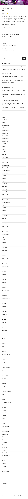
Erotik (3, 362)
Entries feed (4, 466)
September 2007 (6, 234)
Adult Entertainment (6, 333)
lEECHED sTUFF (5, 389)
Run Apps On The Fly (6, 73)
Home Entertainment (6, 381)
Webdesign (4, 442)
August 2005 (5, 301)
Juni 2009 (4, 178)
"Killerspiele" (5, 325)
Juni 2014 (4, 122)
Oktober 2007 (5, 231)
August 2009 (5, 173)
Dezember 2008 (5, 194)
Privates (4, 407)
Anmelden (4, 463)
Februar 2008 (5, 221)
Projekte (4, 410)
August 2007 (5, 237)
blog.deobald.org (11, 2)
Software (4, 421)
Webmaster (4, 444)
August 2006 (5, 269)
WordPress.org (5, 471)
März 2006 (4, 282)
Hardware (4, 378)
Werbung (4, 450)
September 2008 (6, 202)
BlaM (12, 8)
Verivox (3, 436)
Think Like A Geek (6, 429)
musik (12, 36)
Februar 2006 (5, 285)
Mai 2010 (4, 149)
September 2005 (6, 298)
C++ (3, 346)
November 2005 (6, 293)
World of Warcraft (6, 455)
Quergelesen (5, 412)
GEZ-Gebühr (4, 375)
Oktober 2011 (5, 133)
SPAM (3, 423)
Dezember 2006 (5, 258)
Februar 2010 (5, 157)
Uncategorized (16, 34)
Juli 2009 (4, 175)
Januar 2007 (4, 255)
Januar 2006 (4, 287)
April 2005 (4, 311)
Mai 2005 (4, 309)
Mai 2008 (4, 213)
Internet (4, 386)
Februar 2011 (5, 135)
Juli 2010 (4, 143)
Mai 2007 (4, 245)
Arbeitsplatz (4, 341)
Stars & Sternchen (6, 426)
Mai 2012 (4, 127)
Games (3, 373)
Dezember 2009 (5, 162)
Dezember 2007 (5, 226)
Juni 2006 (4, 274)
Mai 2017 (4, 117)
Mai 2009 (4, 181)
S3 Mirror (4, 415)
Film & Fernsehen (6, 365)
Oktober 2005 (5, 295)
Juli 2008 (4, 207)
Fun (3, 370)
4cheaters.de (5, 327)
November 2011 (5, 130)
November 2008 (6, 197)
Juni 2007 (4, 242)
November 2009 (6, 165)
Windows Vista (5, 452)
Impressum (4, 483)
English (3, 359)
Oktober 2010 (5, 141)
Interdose (4, 383)
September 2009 (6, 170)
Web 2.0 (4, 439)
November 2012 (5, 125)
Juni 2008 (4, 210)
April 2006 (4, 279)
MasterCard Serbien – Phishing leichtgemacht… (12, 66)
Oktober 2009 (5, 167)
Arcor (5, 36)
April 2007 (4, 247)
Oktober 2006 (5, 263)
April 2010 (4, 151)
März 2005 (4, 314)
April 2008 (4, 215)
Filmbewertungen (6, 367)
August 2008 (5, 205)
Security (4, 418)
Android (3, 338)
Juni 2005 (4, 306)
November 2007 (5, 229)
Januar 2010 (4, 159)
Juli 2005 (4, 303)
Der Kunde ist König (6, 354)
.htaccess (4, 322)
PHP (3, 405)
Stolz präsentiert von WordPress (16, 495)
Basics (3, 343)
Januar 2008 (4, 223)
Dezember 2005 (5, 290)
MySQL (3, 397)
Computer (4, 351)
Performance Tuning (6, 402)
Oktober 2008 (5, 199)
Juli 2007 (4, 239)
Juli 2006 (4, 271)
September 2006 (6, 266)
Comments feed (5, 469)
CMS (3, 349)
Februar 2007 (5, 253)
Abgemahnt (4, 330)
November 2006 (6, 261)
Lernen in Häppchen (6, 391)
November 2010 (5, 138)
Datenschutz (5, 485)
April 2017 (4, 119)
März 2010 (4, 154)
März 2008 (4, 218)
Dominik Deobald (6, 103)
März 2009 (4, 186)
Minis (3, 394)
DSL (9, 36)
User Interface (5, 434)
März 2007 (4, 250)
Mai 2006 (4, 277)
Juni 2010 (4, 146)
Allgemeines (7, 34)
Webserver (4, 447)
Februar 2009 (5, 189)
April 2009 (4, 183)
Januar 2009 (4, 191)
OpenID (3, 399)
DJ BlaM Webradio (6, 357)
